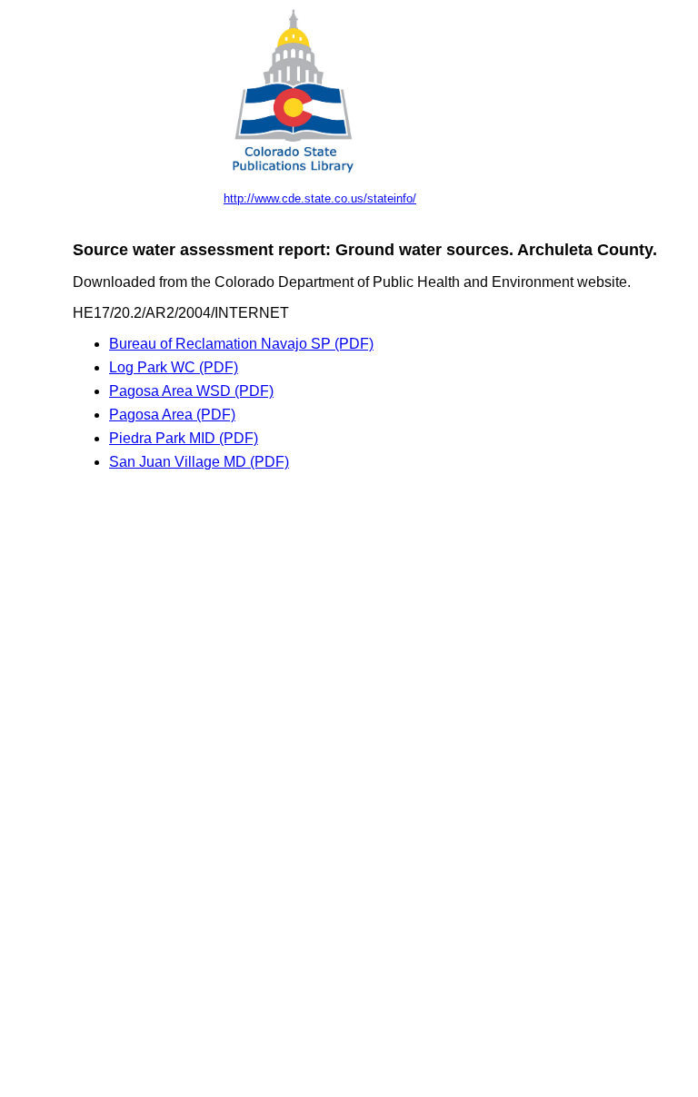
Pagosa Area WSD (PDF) (191, 391)
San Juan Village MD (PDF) (199, 461)
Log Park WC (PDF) (173, 367)
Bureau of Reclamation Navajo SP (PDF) (241, 343)
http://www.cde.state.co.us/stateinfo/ (320, 198)
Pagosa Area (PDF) (172, 414)
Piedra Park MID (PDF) (183, 438)
